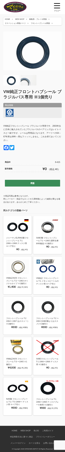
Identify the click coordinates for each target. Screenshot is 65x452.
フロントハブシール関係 (40, 23)
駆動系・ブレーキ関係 (38, 19)
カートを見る (34, 443)
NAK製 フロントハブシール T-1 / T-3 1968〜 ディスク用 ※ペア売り (17, 401)
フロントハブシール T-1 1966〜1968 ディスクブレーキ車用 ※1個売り (47, 402)
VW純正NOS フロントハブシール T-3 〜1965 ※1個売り (16, 361)
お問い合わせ (49, 443)
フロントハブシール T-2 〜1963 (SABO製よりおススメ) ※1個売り (47, 321)
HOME (7, 19)
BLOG (36, 431)
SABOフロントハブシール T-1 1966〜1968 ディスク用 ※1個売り (47, 361)
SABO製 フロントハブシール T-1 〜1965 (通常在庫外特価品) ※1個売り (47, 240)
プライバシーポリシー (45, 437)
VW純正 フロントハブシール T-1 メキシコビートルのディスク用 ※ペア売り (47, 281)
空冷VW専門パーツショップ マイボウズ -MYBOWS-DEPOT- (19, 7)
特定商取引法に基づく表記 (21, 437)
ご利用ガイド (47, 431)
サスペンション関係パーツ (15, 23)
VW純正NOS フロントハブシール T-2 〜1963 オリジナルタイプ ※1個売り (17, 280)
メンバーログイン (18, 443)
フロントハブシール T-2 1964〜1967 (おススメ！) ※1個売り (17, 321)
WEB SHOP (19, 19)
